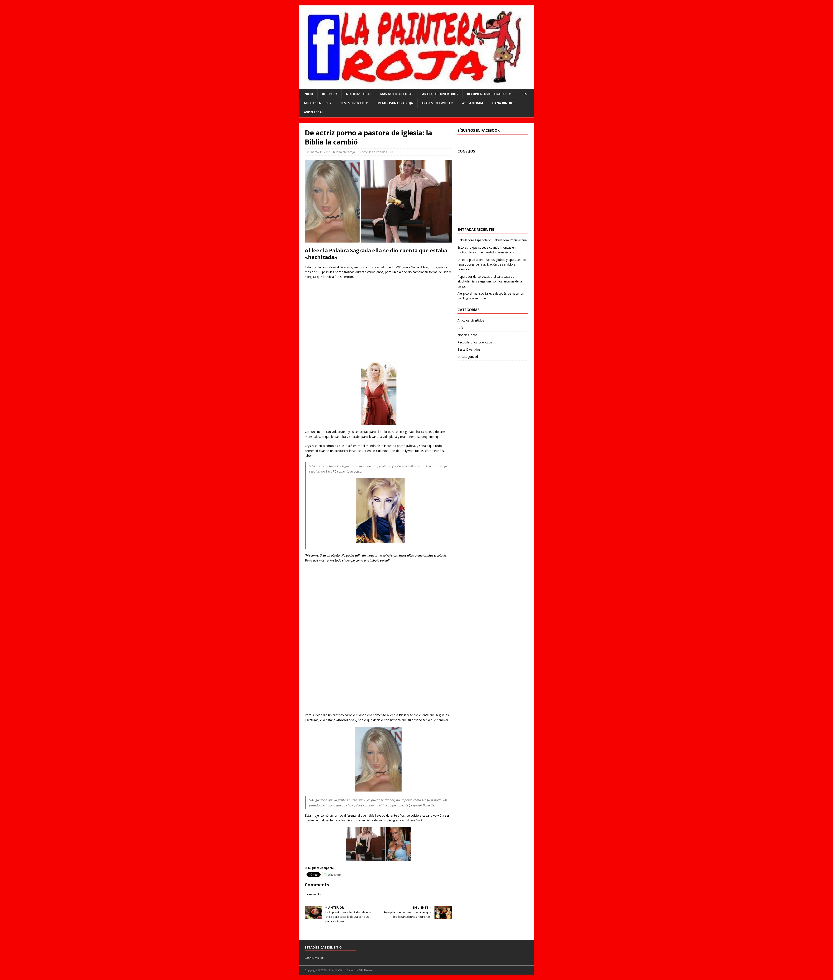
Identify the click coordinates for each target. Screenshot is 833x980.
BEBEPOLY (329, 94)
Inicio (308, 94)
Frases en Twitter (437, 103)
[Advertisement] (378, 324)
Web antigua (472, 103)
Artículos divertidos (440, 94)
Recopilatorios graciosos (489, 94)
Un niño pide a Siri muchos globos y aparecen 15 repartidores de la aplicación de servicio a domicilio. (491, 264)
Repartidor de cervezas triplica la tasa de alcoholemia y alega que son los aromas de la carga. (489, 281)
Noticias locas (467, 335)
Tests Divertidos (354, 103)
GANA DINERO (502, 103)
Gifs (523, 94)
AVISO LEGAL (313, 112)
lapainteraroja (345, 152)
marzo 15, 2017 (320, 152)
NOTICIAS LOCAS (358, 94)
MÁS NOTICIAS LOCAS (396, 94)
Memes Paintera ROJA (395, 103)
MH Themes (366, 970)
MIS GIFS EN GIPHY (317, 103)
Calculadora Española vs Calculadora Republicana (492, 240)
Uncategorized (467, 357)
